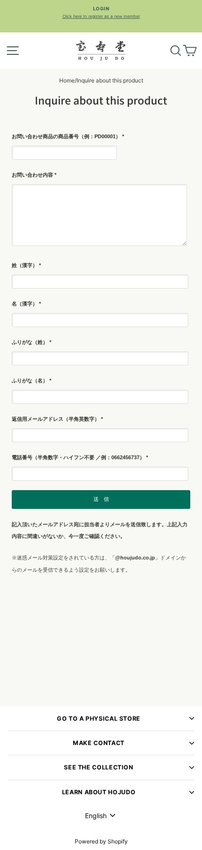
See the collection (98, 767)
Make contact (98, 742)
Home (67, 80)
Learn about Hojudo (98, 792)
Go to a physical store (98, 718)
